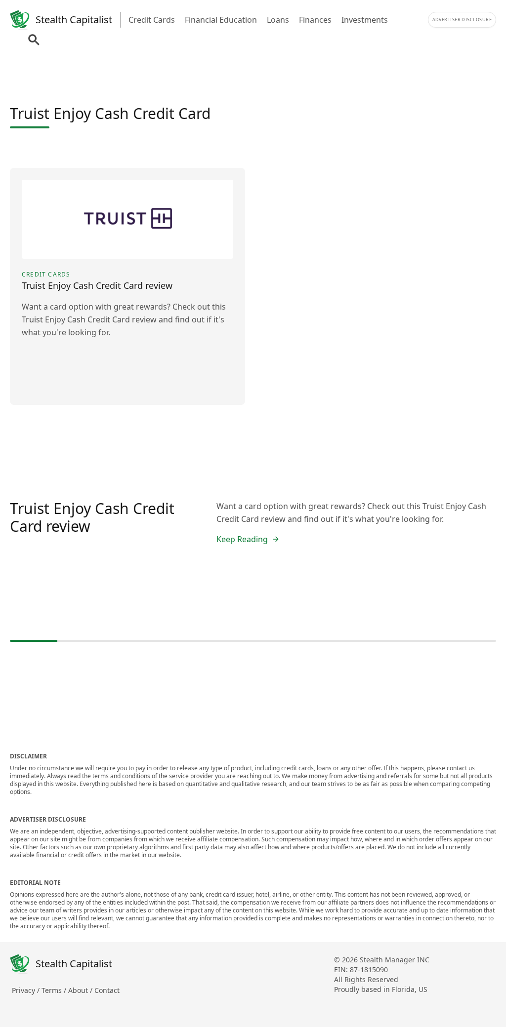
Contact (107, 990)
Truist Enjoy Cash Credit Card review (92, 517)
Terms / (55, 990)
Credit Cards (151, 19)
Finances (315, 19)
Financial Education (221, 19)
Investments (364, 19)
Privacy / (27, 990)
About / (81, 990)
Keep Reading (242, 539)
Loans (278, 19)
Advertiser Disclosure (462, 19)
